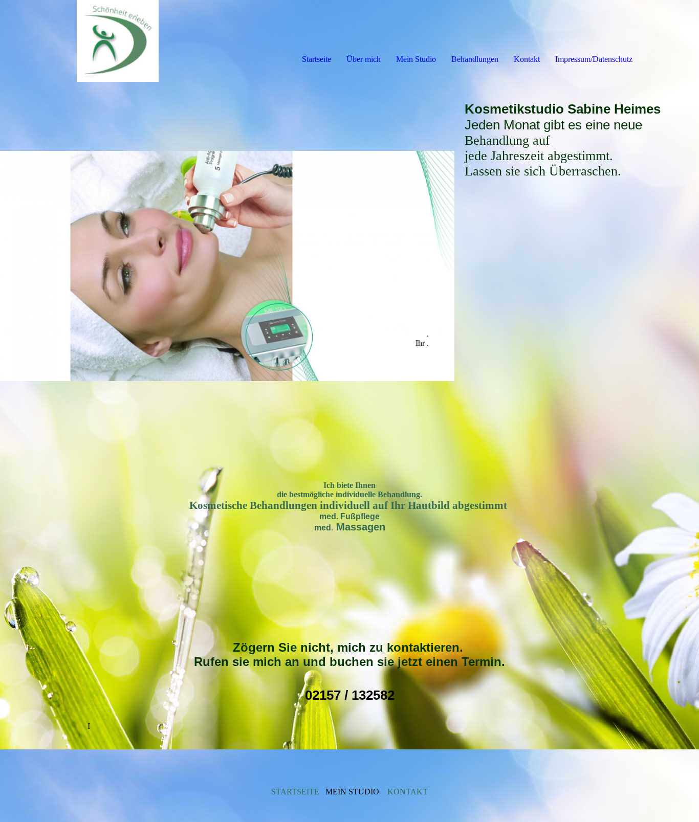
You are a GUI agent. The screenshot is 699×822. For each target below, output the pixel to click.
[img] (117, 41)
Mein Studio (416, 59)
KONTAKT (407, 791)
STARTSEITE (295, 791)
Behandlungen (474, 59)
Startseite (316, 59)
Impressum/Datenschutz (593, 59)
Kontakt (527, 59)
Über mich (363, 59)
